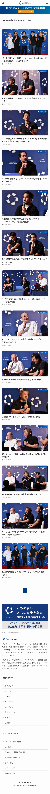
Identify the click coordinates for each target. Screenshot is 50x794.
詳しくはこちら (25, 11)
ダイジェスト (10, 685)
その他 (7, 722)
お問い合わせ (10, 773)
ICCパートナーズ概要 (13, 741)
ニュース (8, 696)
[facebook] (19, 782)
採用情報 (8, 747)
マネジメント (10, 707)
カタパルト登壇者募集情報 (15, 752)
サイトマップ (10, 768)
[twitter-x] (22, 782)
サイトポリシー (11, 762)
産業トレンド (10, 712)
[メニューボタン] (47, 3)
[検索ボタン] (3, 3)
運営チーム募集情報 (12, 757)
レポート (8, 691)
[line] (25, 782)
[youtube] (28, 782)
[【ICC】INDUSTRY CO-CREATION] (25, 3)
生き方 (7, 717)
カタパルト (9, 701)
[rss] (31, 782)
